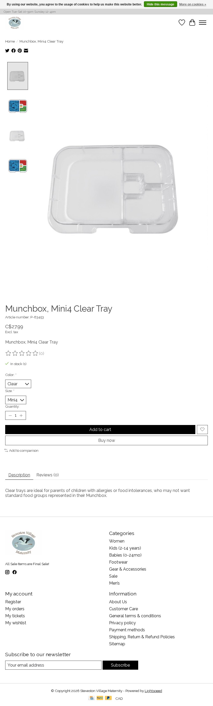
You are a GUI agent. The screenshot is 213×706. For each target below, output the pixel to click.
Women (116, 541)
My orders (14, 608)
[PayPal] (100, 698)
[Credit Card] (91, 698)
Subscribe (120, 665)
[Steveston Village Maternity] (14, 22)
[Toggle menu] (202, 22)
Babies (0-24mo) (125, 555)
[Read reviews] (22, 353)
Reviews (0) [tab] (47, 474)
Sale (113, 576)
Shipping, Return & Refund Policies (142, 636)
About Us (118, 601)
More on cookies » (192, 4)
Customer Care (123, 608)
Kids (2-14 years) (125, 548)
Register (13, 601)
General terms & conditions (135, 615)
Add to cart (100, 429)
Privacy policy (122, 622)
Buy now (106, 440)
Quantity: (12, 406)
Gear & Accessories (127, 569)
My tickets (15, 615)
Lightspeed (153, 691)
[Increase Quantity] (21, 415)
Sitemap (117, 643)
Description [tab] (19, 474)
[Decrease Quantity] (10, 415)
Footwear (118, 562)
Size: (9, 391)
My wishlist (15, 622)
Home (10, 41)
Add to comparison (23, 450)
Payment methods (127, 629)
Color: (10, 375)
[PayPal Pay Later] (108, 698)
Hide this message (160, 4)
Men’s (114, 583)
